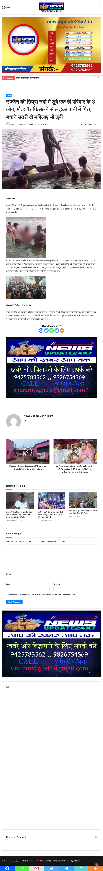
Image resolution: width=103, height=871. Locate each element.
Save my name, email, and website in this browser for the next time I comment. (42, 594)
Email (9, 584)
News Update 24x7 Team (21, 124)
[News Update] (51, 7)
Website (56, 584)
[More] (62, 330)
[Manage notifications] (97, 865)
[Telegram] (56, 330)
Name (9, 574)
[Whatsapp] (51, 330)
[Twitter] (46, 330)
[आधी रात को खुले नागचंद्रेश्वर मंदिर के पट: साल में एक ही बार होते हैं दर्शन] (83, 500)
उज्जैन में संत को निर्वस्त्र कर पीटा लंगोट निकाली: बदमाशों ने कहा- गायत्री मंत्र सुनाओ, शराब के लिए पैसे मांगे (19, 514)
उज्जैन (9, 96)
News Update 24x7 (47, 861)
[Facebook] (41, 330)
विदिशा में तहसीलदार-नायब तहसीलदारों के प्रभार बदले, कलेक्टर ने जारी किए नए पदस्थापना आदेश (47, 78)
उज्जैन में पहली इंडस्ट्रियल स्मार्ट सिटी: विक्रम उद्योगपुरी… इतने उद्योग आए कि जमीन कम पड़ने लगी (50, 514)
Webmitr (76, 861)
